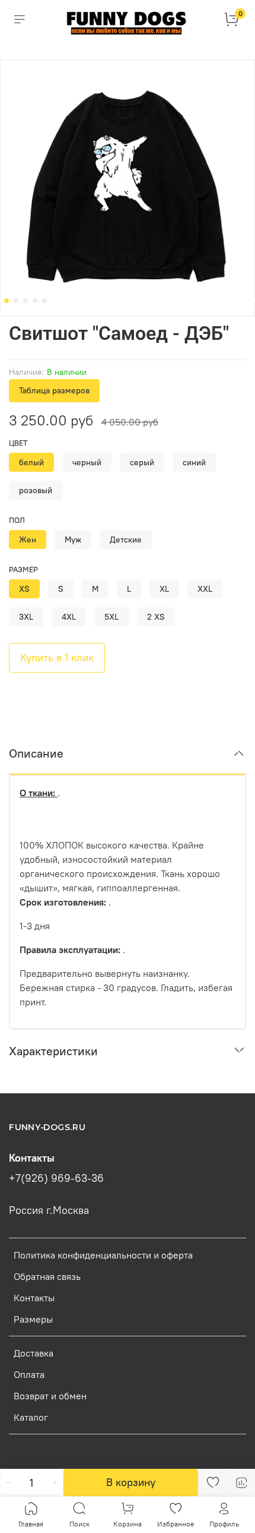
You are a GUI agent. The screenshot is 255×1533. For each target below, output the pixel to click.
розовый (35, 490)
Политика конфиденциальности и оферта (103, 1255)
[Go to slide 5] (44, 300)
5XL (111, 616)
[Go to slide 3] (25, 300)
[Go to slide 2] (16, 300)
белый (31, 462)
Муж (73, 539)
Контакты (34, 1298)
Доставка (33, 1353)
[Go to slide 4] (35, 300)
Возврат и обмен (50, 1396)
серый (142, 462)
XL (164, 588)
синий (194, 462)
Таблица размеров (54, 390)
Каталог (31, 1417)
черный (86, 462)
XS (24, 588)
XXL (204, 588)
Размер (23, 569)
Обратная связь (47, 1276)
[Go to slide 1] (6, 300)
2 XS (156, 616)
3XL (26, 616)
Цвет (18, 443)
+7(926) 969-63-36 (56, 1178)
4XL (69, 616)
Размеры (33, 1319)
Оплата (29, 1374)
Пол (17, 520)
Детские (126, 539)
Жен (27, 539)
